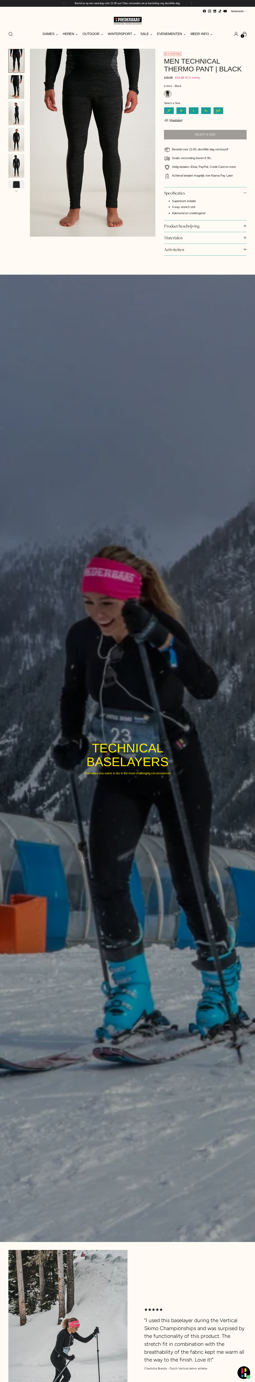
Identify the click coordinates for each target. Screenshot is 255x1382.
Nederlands (237, 11)
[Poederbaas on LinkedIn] (215, 11)
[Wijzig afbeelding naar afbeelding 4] (16, 140)
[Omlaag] (16, 191)
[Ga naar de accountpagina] (236, 34)
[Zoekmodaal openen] (11, 34)
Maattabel (176, 120)
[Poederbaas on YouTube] (225, 11)
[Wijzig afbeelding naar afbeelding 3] (16, 113)
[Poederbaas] (127, 20)
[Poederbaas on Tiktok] (220, 11)
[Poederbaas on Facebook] (204, 11)
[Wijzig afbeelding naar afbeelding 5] (16, 166)
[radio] (167, 93)
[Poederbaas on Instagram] (209, 11)
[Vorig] (64, 3)
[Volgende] (191, 3)
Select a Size (172, 103)
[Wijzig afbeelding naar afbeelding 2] (16, 87)
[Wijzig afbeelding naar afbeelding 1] (16, 61)
